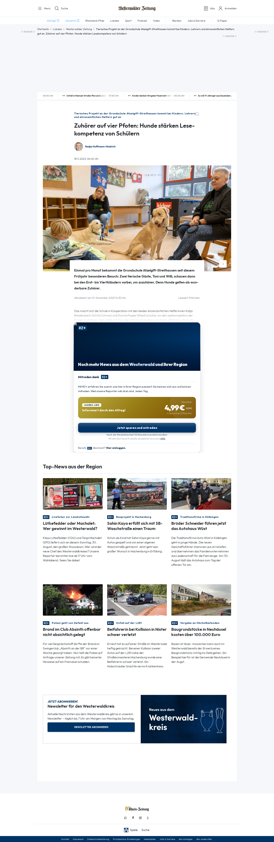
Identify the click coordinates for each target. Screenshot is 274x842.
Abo (212, 8)
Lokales (57, 29)
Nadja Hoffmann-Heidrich (100, 146)
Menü (47, 8)
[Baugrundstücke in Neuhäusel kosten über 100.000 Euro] (201, 600)
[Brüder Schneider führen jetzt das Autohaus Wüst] (201, 493)
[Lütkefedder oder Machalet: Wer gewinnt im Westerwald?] (73, 493)
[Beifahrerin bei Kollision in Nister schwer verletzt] (137, 600)
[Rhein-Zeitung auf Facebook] (133, 818)
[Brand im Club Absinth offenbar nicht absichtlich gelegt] (73, 600)
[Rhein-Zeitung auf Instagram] (140, 818)
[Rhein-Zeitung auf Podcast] (148, 818)
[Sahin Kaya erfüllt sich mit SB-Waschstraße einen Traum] (137, 493)
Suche (64, 8)
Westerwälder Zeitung (79, 29)
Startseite (43, 29)
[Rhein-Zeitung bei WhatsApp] (125, 818)
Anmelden (231, 8)
